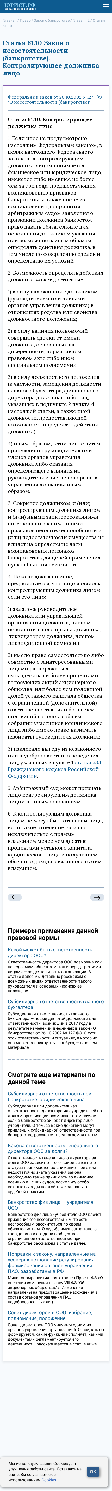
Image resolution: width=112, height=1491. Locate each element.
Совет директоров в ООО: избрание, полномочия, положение (50, 1315)
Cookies (49, 1480)
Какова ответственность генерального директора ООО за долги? (53, 1148)
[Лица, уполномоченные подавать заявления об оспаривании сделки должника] (15, 897)
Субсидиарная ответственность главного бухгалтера (56, 1004)
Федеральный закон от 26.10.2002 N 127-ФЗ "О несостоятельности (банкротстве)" (55, 99)
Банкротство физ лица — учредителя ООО (50, 1205)
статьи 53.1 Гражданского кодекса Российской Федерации (54, 769)
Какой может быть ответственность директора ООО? (50, 952)
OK (93, 1471)
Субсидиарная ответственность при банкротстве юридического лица (49, 1096)
